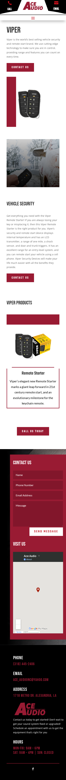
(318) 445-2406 (24, 664)
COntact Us (20, 67)
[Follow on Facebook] (33, 769)
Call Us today (33, 431)
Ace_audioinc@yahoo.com (31, 680)
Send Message (46, 531)
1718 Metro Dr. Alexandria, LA (35, 695)
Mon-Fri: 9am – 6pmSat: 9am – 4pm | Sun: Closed (33, 750)
